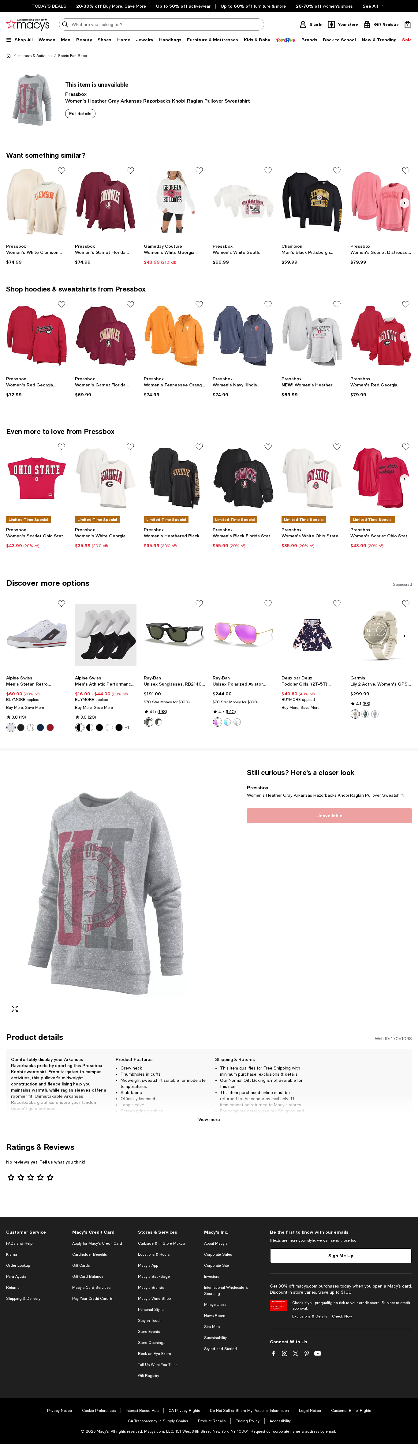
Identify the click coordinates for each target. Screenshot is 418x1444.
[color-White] (11, 727)
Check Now (342, 1316)
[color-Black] (20, 727)
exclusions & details (278, 1074)
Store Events (149, 1331)
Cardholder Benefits (89, 1254)
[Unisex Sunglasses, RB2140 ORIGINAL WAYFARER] (174, 634)
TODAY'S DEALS (49, 6)
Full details (80, 113)
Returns (228, 1117)
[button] (105, 892)
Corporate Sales (218, 1254)
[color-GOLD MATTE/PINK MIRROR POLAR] (217, 722)
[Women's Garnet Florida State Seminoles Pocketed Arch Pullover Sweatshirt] (105, 201)
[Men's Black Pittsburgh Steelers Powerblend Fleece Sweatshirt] (312, 201)
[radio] (11, 727)
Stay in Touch (150, 1320)
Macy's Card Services (91, 1287)
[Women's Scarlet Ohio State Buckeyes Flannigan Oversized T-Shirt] (37, 478)
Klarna (11, 1254)
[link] (37, 254)
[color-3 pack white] (109, 727)
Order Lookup (18, 1265)
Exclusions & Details (309, 1316)
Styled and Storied (220, 1349)
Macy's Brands (151, 1287)
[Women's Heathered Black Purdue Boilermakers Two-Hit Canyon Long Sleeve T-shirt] (174, 478)
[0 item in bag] (407, 24)
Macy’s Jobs (215, 1305)
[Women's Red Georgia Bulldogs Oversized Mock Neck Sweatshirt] (381, 335)
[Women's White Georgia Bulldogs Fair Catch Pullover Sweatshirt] (174, 201)
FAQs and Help (19, 1243)
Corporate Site (216, 1265)
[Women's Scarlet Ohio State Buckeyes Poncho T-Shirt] (381, 478)
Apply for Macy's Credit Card (97, 1243)
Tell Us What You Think (157, 1365)
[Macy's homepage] (8, 55)
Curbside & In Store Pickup (161, 1243)
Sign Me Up (340, 1255)
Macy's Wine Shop (154, 1298)
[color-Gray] (30, 727)
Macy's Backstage (154, 1276)
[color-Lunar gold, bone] (355, 714)
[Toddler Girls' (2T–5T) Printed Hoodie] (312, 634)
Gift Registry (148, 1376)
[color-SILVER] (237, 722)
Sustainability (215, 1338)
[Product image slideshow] (105, 892)
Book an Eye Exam (154, 1354)
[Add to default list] (61, 170)
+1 (127, 727)
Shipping (286, 1110)
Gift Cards (81, 1265)
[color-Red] (50, 727)
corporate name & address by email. (304, 1431)
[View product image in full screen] (14, 1009)
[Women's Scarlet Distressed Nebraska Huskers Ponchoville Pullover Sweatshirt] (381, 201)
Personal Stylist (151, 1309)
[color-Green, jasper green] (365, 714)
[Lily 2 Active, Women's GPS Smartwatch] (381, 634)
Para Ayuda (16, 1276)
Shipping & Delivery (23, 1298)
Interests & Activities (34, 56)
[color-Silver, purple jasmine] (375, 714)
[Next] (404, 203)
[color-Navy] (40, 727)
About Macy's (215, 1243)
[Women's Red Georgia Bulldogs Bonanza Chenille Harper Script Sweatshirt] (37, 335)
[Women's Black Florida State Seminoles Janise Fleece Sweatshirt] (243, 478)
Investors (211, 1276)
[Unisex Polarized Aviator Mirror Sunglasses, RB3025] (243, 634)
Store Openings (151, 1343)
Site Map (212, 1327)
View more (209, 1119)
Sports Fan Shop (72, 56)
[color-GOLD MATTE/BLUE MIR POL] (227, 722)
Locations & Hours (154, 1254)
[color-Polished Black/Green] (148, 722)
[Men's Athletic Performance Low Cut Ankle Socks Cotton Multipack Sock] (105, 634)
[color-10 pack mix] (89, 727)
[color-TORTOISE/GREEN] (158, 722)
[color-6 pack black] (119, 727)
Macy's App (148, 1265)
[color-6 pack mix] (80, 727)
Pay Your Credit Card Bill (93, 1298)
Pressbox (76, 94)
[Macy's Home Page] (27, 24)
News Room (214, 1316)
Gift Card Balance (87, 1276)
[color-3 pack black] (99, 727)
